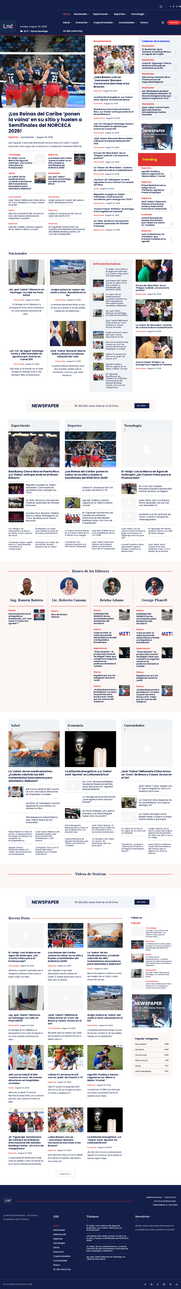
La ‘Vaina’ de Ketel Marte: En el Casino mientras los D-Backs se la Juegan (77, 533)
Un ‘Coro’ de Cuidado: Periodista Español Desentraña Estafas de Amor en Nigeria (155, 489)
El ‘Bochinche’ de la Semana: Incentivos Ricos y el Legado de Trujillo (156, 52)
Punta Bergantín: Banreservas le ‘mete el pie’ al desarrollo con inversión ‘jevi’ (76, 828)
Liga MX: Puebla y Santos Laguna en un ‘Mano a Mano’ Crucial (25, 228)
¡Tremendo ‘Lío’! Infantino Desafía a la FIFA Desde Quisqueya (75, 544)
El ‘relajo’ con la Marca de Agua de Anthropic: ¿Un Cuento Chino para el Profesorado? (20, 163)
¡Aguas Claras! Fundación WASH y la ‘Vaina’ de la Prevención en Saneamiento (19, 850)
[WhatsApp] (176, 1284)
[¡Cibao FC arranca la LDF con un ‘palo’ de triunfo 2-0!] (98, 356)
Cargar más (64, 1174)
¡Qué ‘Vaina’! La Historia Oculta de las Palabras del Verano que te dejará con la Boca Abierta (159, 849)
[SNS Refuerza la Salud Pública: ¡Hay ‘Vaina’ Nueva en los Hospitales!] (16, 820)
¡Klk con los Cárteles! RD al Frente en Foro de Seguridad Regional (156, 79)
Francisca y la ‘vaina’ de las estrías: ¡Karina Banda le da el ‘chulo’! (46, 544)
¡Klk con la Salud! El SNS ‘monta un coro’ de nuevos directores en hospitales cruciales (26, 216)
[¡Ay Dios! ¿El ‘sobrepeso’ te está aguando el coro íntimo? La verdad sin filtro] (16, 805)
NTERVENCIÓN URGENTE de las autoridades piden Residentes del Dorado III (104, 618)
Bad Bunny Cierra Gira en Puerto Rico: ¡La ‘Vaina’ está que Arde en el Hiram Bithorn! (113, 112)
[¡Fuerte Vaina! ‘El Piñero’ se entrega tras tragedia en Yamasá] (154, 347)
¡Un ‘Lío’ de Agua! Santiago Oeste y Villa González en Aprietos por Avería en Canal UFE (113, 126)
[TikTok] (157, 1284)
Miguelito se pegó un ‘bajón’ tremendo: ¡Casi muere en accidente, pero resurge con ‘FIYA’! (113, 197)
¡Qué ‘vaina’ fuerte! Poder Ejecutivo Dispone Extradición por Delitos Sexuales (155, 111)
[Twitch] (164, 1284)
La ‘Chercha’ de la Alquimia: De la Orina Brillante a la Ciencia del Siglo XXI (155, 802)
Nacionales (54, 173)
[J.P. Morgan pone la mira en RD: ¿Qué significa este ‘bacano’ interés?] (72, 799)
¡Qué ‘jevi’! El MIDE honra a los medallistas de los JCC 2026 (103, 533)
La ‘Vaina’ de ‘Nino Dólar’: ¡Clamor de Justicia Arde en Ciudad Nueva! (113, 169)
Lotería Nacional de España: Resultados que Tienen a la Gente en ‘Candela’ (153, 221)
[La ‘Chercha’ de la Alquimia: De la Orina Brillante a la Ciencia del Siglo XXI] (129, 802)
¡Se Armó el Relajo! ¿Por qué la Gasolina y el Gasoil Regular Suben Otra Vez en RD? (98, 813)
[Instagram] (173, 6)
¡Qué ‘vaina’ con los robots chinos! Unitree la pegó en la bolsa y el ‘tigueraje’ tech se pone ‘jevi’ (133, 533)
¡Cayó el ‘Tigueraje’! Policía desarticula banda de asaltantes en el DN (156, 65)
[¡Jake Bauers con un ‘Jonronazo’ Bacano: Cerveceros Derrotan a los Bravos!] (114, 59)
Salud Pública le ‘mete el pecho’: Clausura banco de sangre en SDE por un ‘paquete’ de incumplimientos (20, 836)
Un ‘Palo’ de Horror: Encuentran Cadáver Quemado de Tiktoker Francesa (111, 223)
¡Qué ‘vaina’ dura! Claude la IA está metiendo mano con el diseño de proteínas (159, 547)
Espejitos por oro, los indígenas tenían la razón (105, 678)
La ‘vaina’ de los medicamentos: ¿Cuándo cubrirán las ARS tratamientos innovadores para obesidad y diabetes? (20, 182)
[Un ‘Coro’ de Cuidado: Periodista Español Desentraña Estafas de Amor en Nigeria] (129, 488)
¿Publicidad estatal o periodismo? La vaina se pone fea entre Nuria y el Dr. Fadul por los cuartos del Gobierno (105, 695)
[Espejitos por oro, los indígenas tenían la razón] (124, 676)
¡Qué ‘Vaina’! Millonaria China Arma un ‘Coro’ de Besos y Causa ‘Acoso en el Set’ (26, 202)
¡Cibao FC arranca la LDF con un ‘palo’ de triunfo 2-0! (64, 214)
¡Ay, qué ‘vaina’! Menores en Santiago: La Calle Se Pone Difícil (59, 180)
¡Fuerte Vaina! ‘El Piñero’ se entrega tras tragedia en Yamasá (114, 210)
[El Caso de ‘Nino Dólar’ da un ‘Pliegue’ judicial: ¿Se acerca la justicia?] (154, 271)
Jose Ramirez (27, 137)
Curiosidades (14, 197)
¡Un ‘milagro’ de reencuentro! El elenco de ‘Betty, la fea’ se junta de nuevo (20, 532)
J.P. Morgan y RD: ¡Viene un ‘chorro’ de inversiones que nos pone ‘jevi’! (103, 842)
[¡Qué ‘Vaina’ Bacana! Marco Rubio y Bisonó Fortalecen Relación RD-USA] (68, 333)
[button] (161, 6)
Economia (98, 104)
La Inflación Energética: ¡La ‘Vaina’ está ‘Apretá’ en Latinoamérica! (113, 98)
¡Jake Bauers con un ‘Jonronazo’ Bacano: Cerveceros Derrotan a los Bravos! (111, 82)
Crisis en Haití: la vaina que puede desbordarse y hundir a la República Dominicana (105, 637)
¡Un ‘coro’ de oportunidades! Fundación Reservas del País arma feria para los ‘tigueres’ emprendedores (97, 785)
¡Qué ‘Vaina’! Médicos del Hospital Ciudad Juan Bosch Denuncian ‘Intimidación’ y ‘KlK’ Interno (47, 836)
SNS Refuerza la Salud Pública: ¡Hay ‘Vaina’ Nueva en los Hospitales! (42, 820)
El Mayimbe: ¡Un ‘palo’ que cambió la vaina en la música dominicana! (46, 531)
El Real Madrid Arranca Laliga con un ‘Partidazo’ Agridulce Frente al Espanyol (153, 189)
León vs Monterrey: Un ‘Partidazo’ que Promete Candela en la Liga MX (153, 238)
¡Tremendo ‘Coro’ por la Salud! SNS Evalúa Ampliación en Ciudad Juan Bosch (47, 850)
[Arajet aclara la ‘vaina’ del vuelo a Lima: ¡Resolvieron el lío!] (68, 272)
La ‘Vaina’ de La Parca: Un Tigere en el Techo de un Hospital (133, 830)
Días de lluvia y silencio (59, 615)
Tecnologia (14, 155)
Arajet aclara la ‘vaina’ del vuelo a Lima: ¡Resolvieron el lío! (66, 201)
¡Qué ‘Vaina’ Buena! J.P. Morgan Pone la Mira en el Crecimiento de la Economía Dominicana (103, 828)
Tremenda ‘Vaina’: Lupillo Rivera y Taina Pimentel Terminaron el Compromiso (20, 545)
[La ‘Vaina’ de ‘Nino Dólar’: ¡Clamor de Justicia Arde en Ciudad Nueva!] (154, 310)
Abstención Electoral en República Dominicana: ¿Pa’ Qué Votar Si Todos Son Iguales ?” (20, 618)
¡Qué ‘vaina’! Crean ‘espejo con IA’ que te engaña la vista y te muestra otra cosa (155, 788)
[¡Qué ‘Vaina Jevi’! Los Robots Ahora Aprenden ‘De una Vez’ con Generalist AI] (129, 502)
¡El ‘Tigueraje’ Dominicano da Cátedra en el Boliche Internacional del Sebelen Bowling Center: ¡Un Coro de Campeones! (66, 230)
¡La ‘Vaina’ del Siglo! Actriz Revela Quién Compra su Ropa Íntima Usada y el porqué (155, 817)
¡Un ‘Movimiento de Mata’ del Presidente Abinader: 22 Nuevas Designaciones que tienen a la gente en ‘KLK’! (156, 95)
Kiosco (12, 610)
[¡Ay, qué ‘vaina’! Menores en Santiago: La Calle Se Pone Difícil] (79, 177)
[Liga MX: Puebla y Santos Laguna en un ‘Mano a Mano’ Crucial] (98, 366)
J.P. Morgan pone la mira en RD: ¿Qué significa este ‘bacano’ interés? (99, 799)
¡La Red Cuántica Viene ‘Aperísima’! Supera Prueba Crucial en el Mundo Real (132, 547)
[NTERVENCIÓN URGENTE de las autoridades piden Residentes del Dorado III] (124, 614)
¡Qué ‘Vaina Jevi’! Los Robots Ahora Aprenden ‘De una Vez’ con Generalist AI (154, 503)
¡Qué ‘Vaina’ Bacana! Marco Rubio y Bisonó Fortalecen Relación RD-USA (113, 141)
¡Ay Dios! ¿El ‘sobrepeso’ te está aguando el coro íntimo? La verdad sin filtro (113, 182)
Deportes (13, 137)
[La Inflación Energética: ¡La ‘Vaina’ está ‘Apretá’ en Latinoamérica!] (90, 749)
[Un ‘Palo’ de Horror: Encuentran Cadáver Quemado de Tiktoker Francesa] (16, 502)
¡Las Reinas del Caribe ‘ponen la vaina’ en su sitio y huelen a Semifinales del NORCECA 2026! (45, 122)
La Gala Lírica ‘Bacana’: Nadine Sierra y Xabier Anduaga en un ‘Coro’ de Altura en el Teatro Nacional (42, 517)
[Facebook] (170, 6)
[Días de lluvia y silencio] (81, 614)
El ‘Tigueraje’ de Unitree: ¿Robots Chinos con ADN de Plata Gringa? (160, 531)
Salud (11, 173)
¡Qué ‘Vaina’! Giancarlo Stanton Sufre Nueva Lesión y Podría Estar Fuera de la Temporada (154, 205)
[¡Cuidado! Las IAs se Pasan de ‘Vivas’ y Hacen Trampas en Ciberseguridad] (129, 516)
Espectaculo (99, 118)
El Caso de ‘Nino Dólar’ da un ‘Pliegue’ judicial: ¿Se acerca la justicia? (111, 155)
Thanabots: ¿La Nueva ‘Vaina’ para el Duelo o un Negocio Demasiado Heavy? (132, 847)
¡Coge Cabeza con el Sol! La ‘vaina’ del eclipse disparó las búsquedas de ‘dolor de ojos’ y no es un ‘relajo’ (160, 833)
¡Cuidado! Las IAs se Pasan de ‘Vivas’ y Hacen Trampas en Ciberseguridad (155, 517)
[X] (176, 6)
